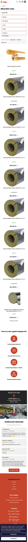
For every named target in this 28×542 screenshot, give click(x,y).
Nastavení (13, 534)
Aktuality (14, 482)
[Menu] (25, 1)
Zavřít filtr (4, 13)
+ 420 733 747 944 (15, 514)
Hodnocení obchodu (14, 422)
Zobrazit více (14, 470)
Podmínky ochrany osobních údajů (14, 500)
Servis (14, 486)
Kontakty (14, 489)
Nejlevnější (12, 39)
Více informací (16, 531)
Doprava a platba (14, 497)
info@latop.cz (15, 517)
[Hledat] (19, 1)
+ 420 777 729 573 (15, 511)
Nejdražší (19, 39)
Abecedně (3, 42)
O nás (14, 484)
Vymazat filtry (5, 35)
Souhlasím (13, 538)
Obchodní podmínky (14, 502)
